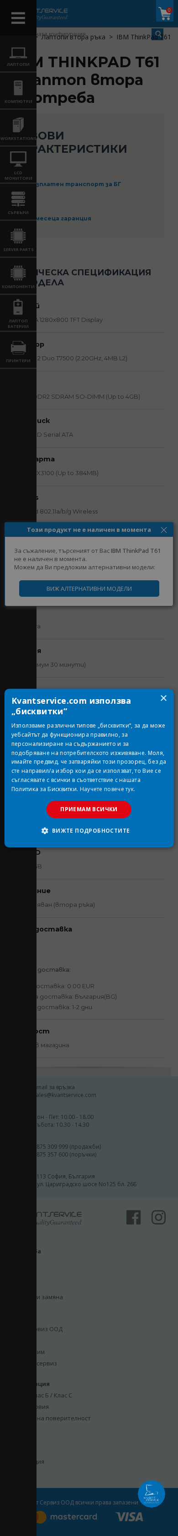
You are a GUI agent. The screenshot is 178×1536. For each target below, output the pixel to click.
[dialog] (89, 768)
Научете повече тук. (108, 789)
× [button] (163, 698)
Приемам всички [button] (89, 809)
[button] (89, 830)
